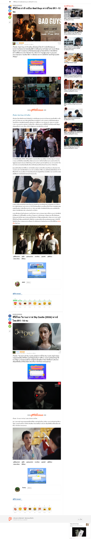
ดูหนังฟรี (43, 256)
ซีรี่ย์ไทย (14, 5)
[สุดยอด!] (20, 303)
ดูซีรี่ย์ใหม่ (50, 256)
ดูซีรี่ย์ (23, 256)
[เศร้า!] (44, 303)
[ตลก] (49, 303)
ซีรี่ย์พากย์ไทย (19, 5)
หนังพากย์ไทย (16, 258)
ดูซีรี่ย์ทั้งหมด (36, 110)
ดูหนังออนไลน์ (30, 256)
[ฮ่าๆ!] (25, 303)
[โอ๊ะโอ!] (39, 303)
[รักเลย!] (15, 303)
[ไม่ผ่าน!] (29, 303)
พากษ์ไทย (37, 256)
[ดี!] (34, 303)
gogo (17, 42)
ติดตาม (28, 282)
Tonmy (17, 351)
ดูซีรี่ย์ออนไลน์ (16, 256)
